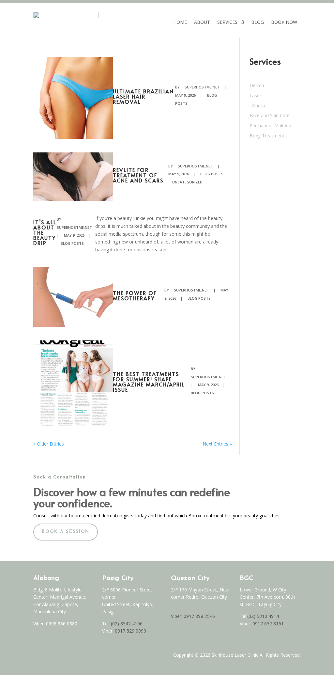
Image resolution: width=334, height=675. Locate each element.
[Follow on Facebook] (36, 656)
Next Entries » (217, 444)
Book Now (284, 22)
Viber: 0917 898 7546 (193, 616)
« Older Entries (48, 444)
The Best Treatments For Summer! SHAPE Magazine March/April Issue (149, 381)
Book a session (65, 531)
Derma (257, 85)
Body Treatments (268, 136)
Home (180, 22)
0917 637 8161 (268, 623)
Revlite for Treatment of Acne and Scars (138, 175)
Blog (257, 22)
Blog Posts (211, 173)
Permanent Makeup (270, 125)
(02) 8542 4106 (127, 623)
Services (227, 22)
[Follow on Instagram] (49, 656)
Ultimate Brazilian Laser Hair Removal (143, 96)
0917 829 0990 (130, 631)
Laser (255, 95)
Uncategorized (187, 182)
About (202, 22)
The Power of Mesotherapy (135, 295)
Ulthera (257, 105)
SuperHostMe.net (202, 87)
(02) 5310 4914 (263, 616)
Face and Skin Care (270, 115)
